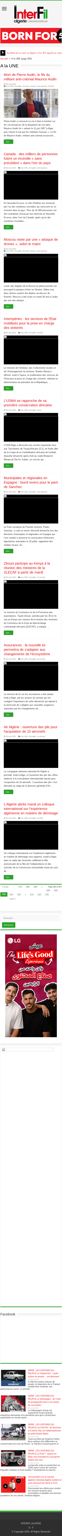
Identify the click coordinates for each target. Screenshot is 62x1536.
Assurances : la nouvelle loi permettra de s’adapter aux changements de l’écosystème (27, 649)
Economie (41, 577)
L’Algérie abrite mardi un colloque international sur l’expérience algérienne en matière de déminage (31, 808)
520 (39, 894)
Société (51, 86)
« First (5, 887)
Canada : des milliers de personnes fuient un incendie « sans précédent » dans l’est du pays (31, 158)
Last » (13, 898)
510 (32, 894)
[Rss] (29, 1528)
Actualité (17, 86)
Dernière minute (29, 86)
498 (48, 890)
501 (11, 894)
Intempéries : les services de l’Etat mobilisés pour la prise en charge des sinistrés (30, 323)
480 (28, 887)
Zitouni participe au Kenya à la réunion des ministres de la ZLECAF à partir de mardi (27, 568)
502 (19, 894)
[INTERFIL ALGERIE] (31, 13)
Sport (39, 410)
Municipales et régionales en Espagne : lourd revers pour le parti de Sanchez (31, 482)
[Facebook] (33, 1528)
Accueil (4, 58)
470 (20, 887)
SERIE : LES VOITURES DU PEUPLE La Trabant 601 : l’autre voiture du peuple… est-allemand (43, 1373)
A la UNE (9, 86)
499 (56, 890)
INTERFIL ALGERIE (31, 1523)
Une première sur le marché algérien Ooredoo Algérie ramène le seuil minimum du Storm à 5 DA (44, 1480)
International (42, 86)
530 (47, 894)
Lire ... (8, 141)
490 (35, 887)
